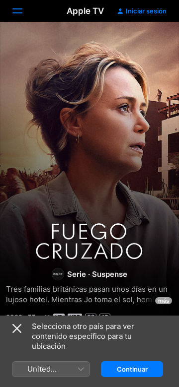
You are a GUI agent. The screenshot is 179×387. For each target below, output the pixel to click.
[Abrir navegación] (23, 11)
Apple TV (85, 11)
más (163, 300)
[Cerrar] (16, 328)
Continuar (132, 369)
